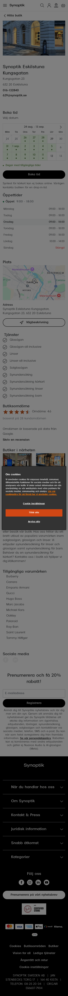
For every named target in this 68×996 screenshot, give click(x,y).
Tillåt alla (34, 513)
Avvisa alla (34, 522)
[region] (34, 498)
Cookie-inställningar (34, 504)
